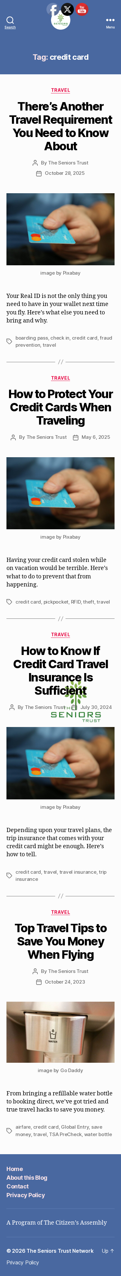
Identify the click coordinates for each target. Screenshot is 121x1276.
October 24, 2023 (65, 982)
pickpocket (56, 602)
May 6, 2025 (96, 437)
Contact (17, 1186)
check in (59, 338)
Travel (60, 90)
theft (88, 602)
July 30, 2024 (96, 707)
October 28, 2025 (65, 173)
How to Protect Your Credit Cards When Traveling (60, 407)
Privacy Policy (25, 1195)
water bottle (98, 1134)
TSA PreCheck (65, 1134)
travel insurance (77, 872)
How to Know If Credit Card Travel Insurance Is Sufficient (60, 671)
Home (14, 1168)
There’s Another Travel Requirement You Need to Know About (60, 126)
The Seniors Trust (68, 163)
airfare (23, 1127)
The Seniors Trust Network (59, 1251)
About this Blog (26, 1177)
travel (49, 345)
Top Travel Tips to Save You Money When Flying (60, 941)
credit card (84, 338)
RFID (76, 602)
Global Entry (75, 1127)
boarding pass (31, 338)
